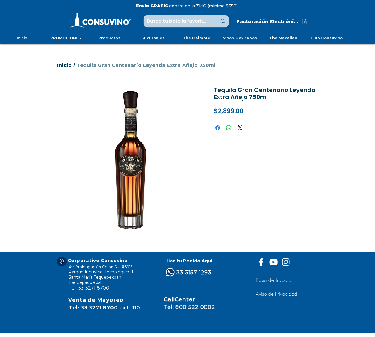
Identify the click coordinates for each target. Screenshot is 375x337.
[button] (277, 294)
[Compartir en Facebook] (217, 127)
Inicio (64, 65)
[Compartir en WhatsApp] (228, 127)
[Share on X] (239, 127)
